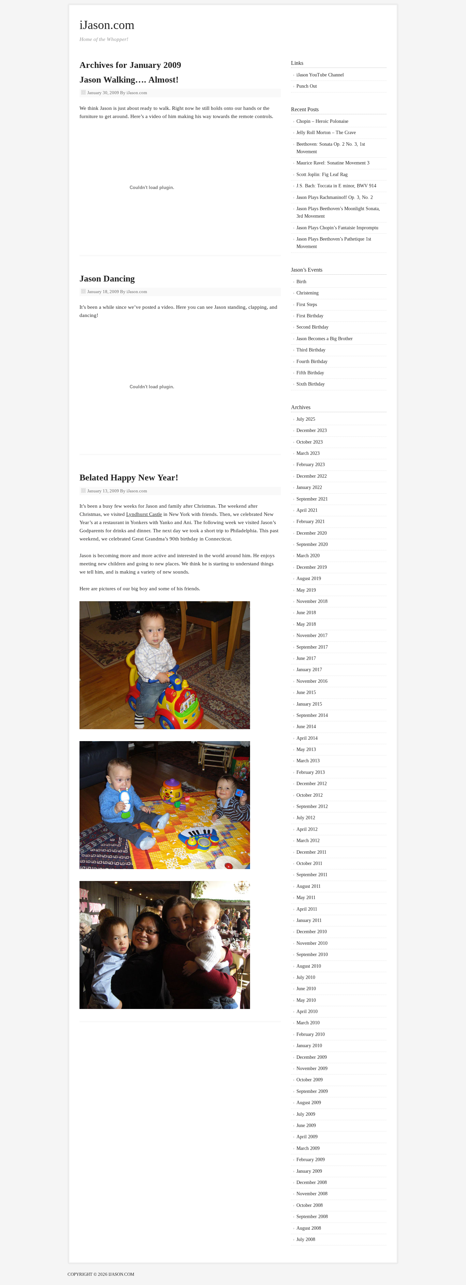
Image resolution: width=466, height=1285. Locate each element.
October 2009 (309, 1079)
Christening (307, 292)
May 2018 (306, 624)
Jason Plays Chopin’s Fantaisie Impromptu (337, 227)
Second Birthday (312, 327)
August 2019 (308, 578)
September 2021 (312, 499)
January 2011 (309, 920)
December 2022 (311, 476)
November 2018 (311, 601)
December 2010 (311, 931)
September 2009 (312, 1091)
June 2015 (306, 692)
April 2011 (306, 909)
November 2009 (311, 1068)
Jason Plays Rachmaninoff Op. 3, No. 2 (334, 197)
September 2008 (312, 1216)
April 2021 (307, 510)
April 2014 (307, 738)
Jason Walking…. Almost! (129, 80)
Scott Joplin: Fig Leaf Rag (322, 174)
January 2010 (309, 1045)
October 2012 (309, 795)
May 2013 (306, 749)
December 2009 (311, 1057)
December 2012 (311, 783)
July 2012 (305, 817)
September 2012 (312, 806)
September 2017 (312, 647)
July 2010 (305, 977)
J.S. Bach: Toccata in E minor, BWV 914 (336, 185)
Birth (301, 281)
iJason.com (106, 25)
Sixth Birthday (310, 384)
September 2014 (312, 715)
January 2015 (309, 704)
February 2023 (310, 464)
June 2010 (306, 988)
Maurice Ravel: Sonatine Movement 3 (332, 162)
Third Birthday (310, 349)
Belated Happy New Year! (128, 477)
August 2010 (308, 966)
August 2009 (308, 1102)
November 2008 (311, 1193)
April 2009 (307, 1136)
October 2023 (309, 442)
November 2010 (311, 943)
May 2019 (306, 590)
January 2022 (309, 487)
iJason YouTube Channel (320, 74)
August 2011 (308, 886)
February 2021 (310, 521)
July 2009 (305, 1114)
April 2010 (307, 1011)
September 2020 (312, 544)
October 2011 (309, 863)
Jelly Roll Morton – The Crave (326, 132)
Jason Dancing (107, 279)
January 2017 (309, 669)
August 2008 (308, 1228)
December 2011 (311, 852)
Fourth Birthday (311, 361)
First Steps (306, 304)
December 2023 (311, 430)
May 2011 (306, 897)
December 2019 (311, 567)
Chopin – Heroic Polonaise (322, 121)
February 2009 (310, 1159)
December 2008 (311, 1182)
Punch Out (306, 86)
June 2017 (306, 658)
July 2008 (305, 1239)
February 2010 (310, 1034)
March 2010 (308, 1022)
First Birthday (309, 315)
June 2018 (306, 612)
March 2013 (308, 760)
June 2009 (306, 1125)
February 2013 (310, 772)
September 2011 (311, 874)
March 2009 (308, 1148)
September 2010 (312, 954)
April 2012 (307, 829)
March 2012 (308, 840)
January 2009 (309, 1171)
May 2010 (306, 1000)
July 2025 (305, 419)
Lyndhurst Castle (144, 514)
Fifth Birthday (310, 372)
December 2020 (311, 533)
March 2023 (308, 453)
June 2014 (306, 726)
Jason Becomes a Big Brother (324, 338)
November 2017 (311, 635)
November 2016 (311, 681)
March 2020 (308, 555)
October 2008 (309, 1205)
